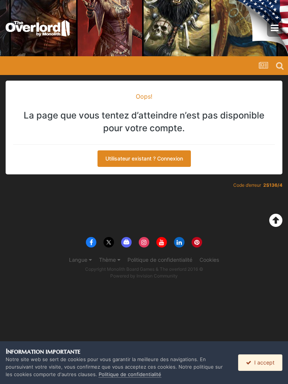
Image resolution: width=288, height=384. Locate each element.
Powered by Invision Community (144, 276)
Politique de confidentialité (160, 259)
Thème (108, 259)
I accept (262, 362)
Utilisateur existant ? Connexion (144, 158)
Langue (79, 259)
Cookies (209, 259)
